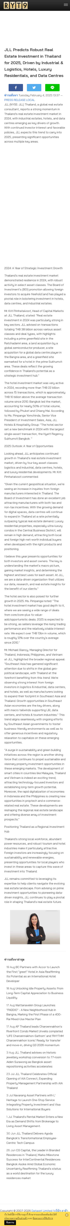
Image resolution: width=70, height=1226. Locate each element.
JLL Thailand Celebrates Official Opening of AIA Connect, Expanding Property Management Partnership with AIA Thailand (34, 1081)
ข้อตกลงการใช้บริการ (43, 1218)
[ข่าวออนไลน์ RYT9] (14, 5)
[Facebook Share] (16, 87)
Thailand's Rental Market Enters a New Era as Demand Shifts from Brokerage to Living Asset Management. (34, 1121)
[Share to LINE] (52, 87)
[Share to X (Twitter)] (34, 87)
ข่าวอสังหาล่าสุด (14, 959)
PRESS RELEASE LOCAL (19, 100)
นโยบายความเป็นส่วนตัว (15, 1218)
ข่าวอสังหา (11, 95)
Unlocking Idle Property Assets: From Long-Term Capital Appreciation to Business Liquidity (34, 993)
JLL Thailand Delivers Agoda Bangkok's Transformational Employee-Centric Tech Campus (31, 1138)
